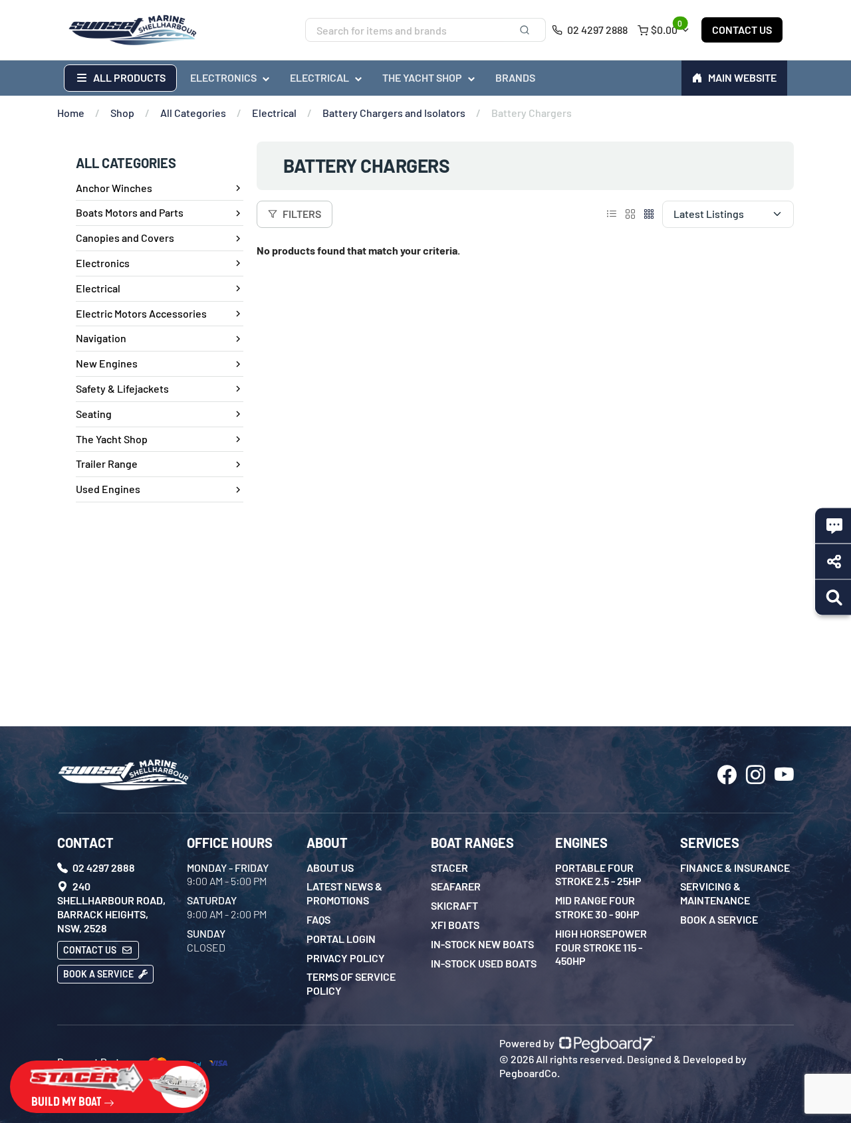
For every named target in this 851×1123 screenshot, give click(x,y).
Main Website (742, 77)
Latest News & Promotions (344, 893)
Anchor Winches (114, 187)
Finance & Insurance (735, 867)
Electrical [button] (319, 77)
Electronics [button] (223, 77)
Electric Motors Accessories (141, 313)
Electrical (274, 112)
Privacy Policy (345, 958)
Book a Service (99, 973)
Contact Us (742, 29)
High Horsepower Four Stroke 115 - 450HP (601, 947)
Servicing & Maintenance (715, 893)
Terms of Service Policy (351, 983)
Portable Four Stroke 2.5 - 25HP (598, 874)
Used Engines (108, 488)
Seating (94, 413)
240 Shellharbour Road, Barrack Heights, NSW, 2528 (111, 907)
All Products (128, 77)
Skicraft (454, 905)
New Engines (107, 363)
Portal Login (341, 938)
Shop (122, 112)
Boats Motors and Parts (129, 212)
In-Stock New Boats (482, 944)
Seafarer (456, 886)
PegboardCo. (529, 1073)
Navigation (101, 338)
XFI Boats (455, 924)
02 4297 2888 (596, 29)
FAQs (318, 919)
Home (70, 112)
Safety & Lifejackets (122, 388)
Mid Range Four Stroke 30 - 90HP (597, 907)
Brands (515, 77)
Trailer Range (107, 463)
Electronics (103, 262)
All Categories (193, 112)
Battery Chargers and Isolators (393, 112)
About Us (330, 867)
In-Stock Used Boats (484, 963)
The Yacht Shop (112, 439)
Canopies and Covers (125, 237)
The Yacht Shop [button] (422, 77)
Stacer (449, 867)
